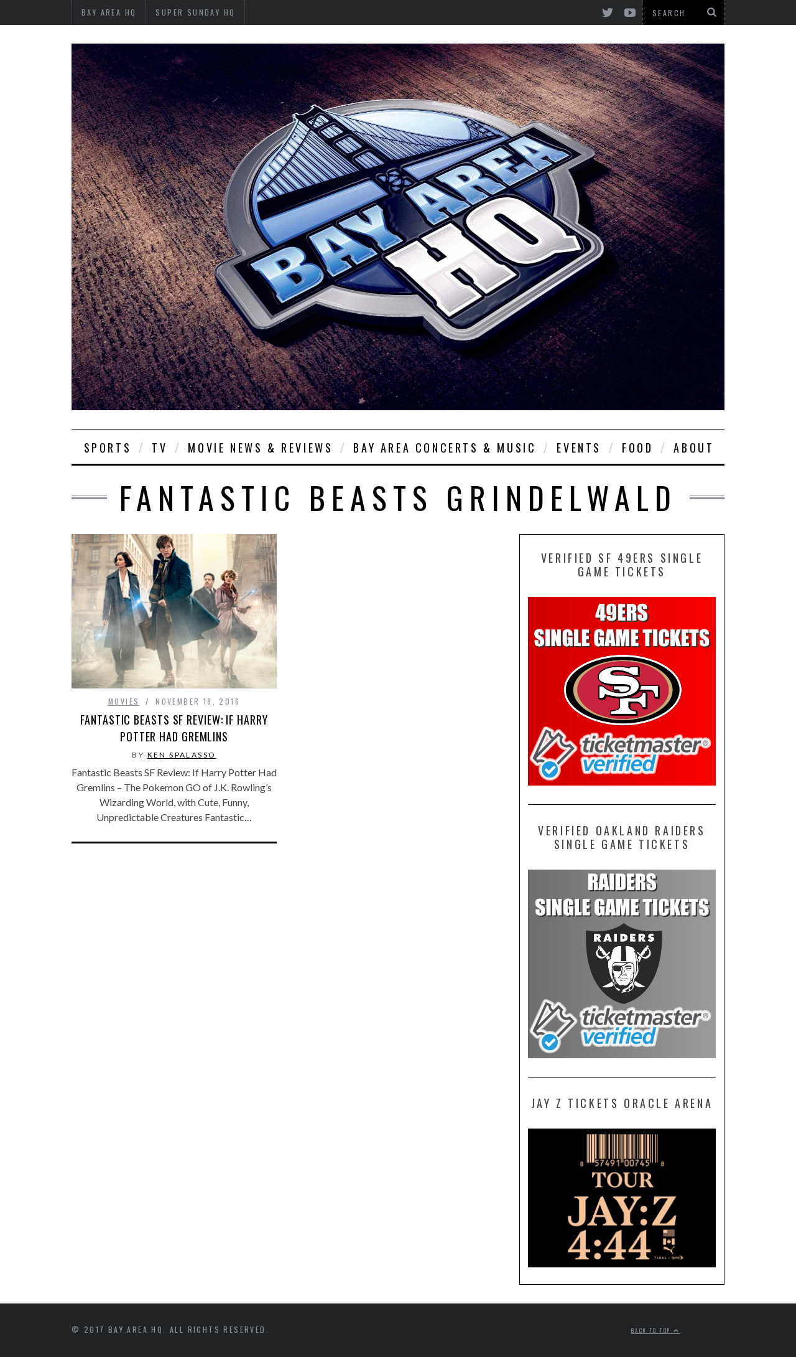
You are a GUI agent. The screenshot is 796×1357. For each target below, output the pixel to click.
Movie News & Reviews (260, 447)
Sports (108, 447)
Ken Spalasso (181, 754)
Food (637, 447)
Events (579, 447)
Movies (123, 701)
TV (159, 447)
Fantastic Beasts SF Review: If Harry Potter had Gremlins (173, 727)
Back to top (652, 1330)
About (693, 447)
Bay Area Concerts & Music (444, 447)
